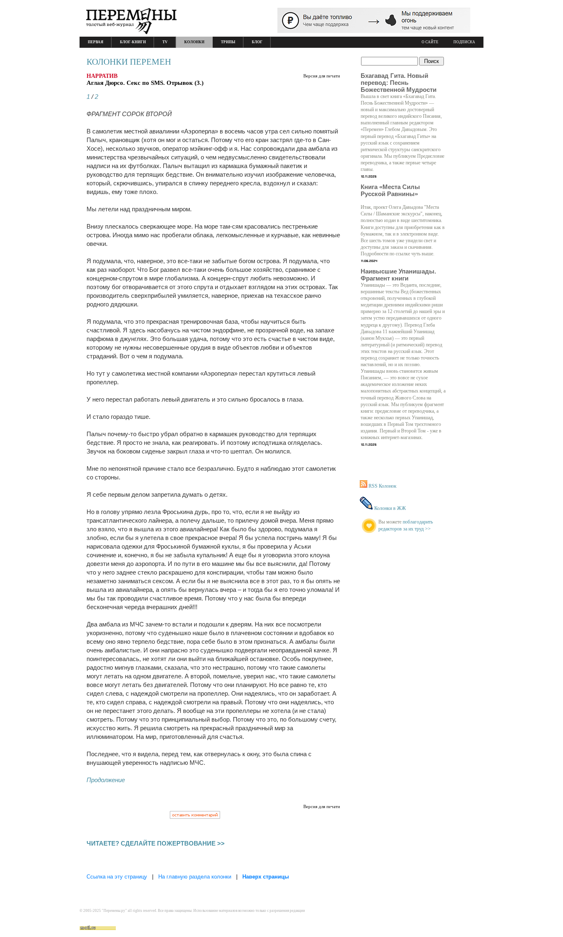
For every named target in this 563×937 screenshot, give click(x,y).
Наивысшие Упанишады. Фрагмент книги (398, 275)
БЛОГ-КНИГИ (133, 42)
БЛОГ (257, 42)
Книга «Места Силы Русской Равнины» (390, 190)
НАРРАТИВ (102, 76)
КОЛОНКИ (194, 42)
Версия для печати (321, 75)
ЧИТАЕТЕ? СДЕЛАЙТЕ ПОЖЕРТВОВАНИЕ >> (156, 843)
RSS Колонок (382, 486)
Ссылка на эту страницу (117, 877)
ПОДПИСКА (464, 42)
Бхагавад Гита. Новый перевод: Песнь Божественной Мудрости (398, 82)
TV (165, 42)
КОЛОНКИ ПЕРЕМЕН (129, 62)
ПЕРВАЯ (95, 42)
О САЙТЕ (430, 42)
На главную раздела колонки (194, 877)
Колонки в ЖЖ (390, 508)
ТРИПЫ (228, 42)
